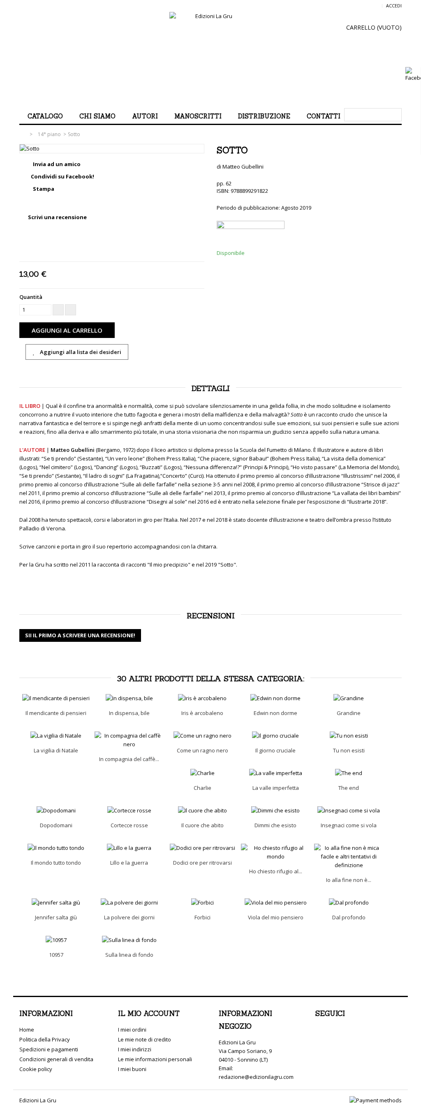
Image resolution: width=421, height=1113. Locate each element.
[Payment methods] (375, 1100)
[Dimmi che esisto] (275, 810)
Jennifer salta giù (56, 917)
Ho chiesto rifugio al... (275, 871)
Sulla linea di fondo (129, 954)
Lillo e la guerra (129, 862)
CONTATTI (323, 116)
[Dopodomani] (56, 810)
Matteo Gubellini (243, 166)
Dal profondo (348, 917)
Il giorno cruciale (275, 750)
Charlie (202, 787)
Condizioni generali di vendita (56, 1059)
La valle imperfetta (275, 787)
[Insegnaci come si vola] (348, 810)
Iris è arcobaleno (202, 713)
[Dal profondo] (348, 902)
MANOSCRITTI (198, 116)
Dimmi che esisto (275, 825)
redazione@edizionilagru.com (256, 1077)
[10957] (56, 940)
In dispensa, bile (129, 713)
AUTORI (145, 116)
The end (348, 787)
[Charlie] (202, 773)
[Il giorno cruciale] (275, 735)
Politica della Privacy (44, 1039)
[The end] (348, 773)
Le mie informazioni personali (155, 1059)
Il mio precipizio (169, 564)
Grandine (349, 713)
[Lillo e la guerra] (129, 848)
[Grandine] (348, 698)
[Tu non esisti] (348, 735)
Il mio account (149, 1013)
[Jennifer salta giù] (56, 902)
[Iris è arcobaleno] (202, 698)
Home (26, 1029)
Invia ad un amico (57, 164)
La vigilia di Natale (56, 750)
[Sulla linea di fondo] (129, 940)
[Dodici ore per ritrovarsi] (202, 848)
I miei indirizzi (134, 1049)
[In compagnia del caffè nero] (129, 740)
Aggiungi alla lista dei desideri (80, 352)
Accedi (394, 5)
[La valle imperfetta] (275, 773)
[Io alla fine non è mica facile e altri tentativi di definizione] (348, 857)
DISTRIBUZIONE (264, 116)
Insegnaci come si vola (349, 825)
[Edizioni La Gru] (210, 57)
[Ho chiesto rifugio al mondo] (275, 852)
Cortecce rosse (129, 825)
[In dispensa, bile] (129, 698)
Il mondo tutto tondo (56, 862)
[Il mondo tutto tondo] (56, 848)
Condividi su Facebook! (62, 176)
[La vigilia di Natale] (56, 735)
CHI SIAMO (97, 116)
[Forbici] (202, 902)
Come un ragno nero (202, 750)
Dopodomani (56, 825)
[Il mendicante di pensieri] (56, 698)
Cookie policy (35, 1069)
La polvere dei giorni (129, 917)
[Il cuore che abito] (202, 810)
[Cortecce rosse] (129, 810)
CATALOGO (45, 116)
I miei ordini (132, 1029)
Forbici (202, 917)
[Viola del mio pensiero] (275, 902)
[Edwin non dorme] (275, 698)
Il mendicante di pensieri (55, 713)
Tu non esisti (349, 750)
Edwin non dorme (275, 713)
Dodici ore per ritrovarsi (202, 862)
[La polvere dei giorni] (129, 902)
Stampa (43, 188)
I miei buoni (132, 1069)
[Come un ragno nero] (202, 735)
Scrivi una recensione (57, 217)
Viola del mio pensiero (275, 917)
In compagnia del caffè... (129, 759)
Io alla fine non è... (348, 880)
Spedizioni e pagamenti (48, 1049)
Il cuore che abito (202, 825)
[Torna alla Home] (24, 134)
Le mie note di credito (144, 1039)
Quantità (30, 297)
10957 (56, 954)
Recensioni (211, 615)
